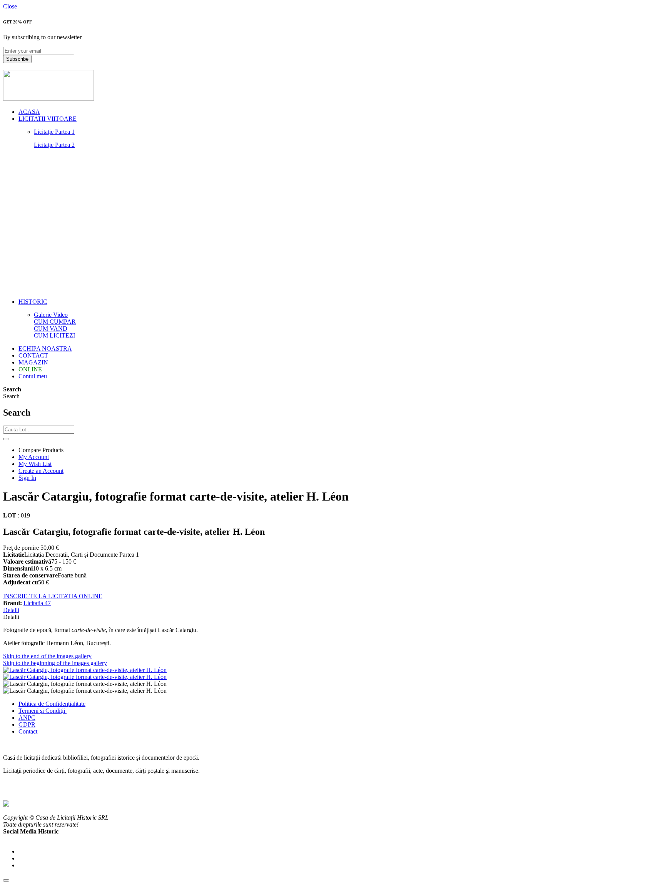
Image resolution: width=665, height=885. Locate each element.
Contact (27, 731)
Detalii (11, 610)
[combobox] (38, 430)
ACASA (29, 111)
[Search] (6, 439)
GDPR (26, 724)
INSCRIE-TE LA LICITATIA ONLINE (52, 596)
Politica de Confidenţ (44, 703)
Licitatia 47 (37, 603)
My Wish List (35, 464)
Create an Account (40, 470)
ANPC (26, 717)
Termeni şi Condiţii (42, 710)
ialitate (77, 703)
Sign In (27, 477)
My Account (33, 457)
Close (10, 6)
